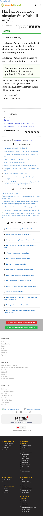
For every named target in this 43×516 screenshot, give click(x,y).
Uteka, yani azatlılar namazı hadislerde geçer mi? (19, 207)
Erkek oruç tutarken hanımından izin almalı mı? (22, 286)
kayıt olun (29, 140)
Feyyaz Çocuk (25, 492)
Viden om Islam (25, 458)
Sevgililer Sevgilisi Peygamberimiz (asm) (14, 367)
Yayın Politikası (6, 398)
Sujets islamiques (26, 471)
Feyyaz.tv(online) (26, 509)
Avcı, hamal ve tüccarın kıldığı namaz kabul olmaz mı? (21, 210)
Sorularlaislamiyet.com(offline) (29, 507)
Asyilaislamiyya (25, 454)
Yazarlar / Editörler (7, 391)
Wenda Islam (25, 462)
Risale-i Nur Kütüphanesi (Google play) (27, 481)
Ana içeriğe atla (5, 1)
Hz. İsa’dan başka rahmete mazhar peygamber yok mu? (21, 155)
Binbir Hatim (7, 447)
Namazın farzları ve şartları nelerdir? (19, 229)
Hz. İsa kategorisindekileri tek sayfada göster (20, 123)
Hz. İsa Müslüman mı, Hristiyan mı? (15, 174)
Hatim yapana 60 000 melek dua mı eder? (20, 275)
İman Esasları (5, 344)
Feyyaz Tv (6, 488)
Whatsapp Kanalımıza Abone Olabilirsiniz (22, 327)
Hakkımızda (5, 389)
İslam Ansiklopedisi (7, 379)
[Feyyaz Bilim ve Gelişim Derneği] (21, 419)
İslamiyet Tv (7, 492)
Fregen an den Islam (27, 452)
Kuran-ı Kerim (7, 445)
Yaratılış (4, 355)
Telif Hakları (5, 402)
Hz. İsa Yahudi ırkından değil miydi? (16, 148)
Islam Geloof (25, 460)
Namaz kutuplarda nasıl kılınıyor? (18, 258)
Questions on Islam (26, 445)
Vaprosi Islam (25, 456)
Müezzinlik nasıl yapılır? (11, 193)
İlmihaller (4, 376)
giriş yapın (18, 140)
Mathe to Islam (25, 469)
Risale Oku (6, 482)
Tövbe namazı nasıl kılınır (15, 292)
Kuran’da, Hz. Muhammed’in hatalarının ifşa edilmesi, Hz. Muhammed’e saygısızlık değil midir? (21, 183)
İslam (3, 348)
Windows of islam (26, 466)
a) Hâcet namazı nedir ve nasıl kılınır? (19, 234)
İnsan (3, 346)
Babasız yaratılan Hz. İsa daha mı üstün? (17, 159)
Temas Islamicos (26, 464)
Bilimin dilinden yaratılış (9, 365)
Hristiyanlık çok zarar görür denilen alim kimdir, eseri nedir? (21, 169)
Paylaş (24, 27)
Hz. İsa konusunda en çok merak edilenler (19, 127)
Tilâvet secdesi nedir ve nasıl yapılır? (19, 253)
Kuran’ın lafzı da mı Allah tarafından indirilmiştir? (20, 165)
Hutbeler (4, 374)
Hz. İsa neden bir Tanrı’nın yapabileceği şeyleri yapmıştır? (19, 178)
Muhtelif (4, 353)
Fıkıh (2, 342)
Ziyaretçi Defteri (6, 395)
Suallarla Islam (25, 450)
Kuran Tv (6, 490)
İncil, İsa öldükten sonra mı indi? (14, 162)
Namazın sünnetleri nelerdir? (16, 264)
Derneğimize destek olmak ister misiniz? (21, 422)
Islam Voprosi (25, 447)
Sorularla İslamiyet (8, 443)
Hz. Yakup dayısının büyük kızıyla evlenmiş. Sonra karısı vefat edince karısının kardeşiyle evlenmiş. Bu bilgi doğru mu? (21, 215)
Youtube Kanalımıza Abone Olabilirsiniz (22, 322)
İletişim (3, 404)
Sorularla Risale (8, 479)
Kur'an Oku (24, 500)
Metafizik (4, 350)
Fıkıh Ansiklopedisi (7, 370)
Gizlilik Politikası (6, 400)
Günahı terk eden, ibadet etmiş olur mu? (20, 240)
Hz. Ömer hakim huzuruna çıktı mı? (18, 281)
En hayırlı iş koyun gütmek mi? (17, 305)
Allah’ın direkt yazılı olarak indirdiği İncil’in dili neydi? (21, 151)
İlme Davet (6, 450)
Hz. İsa (6, 120)
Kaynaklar (4, 393)
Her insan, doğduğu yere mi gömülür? (19, 269)
